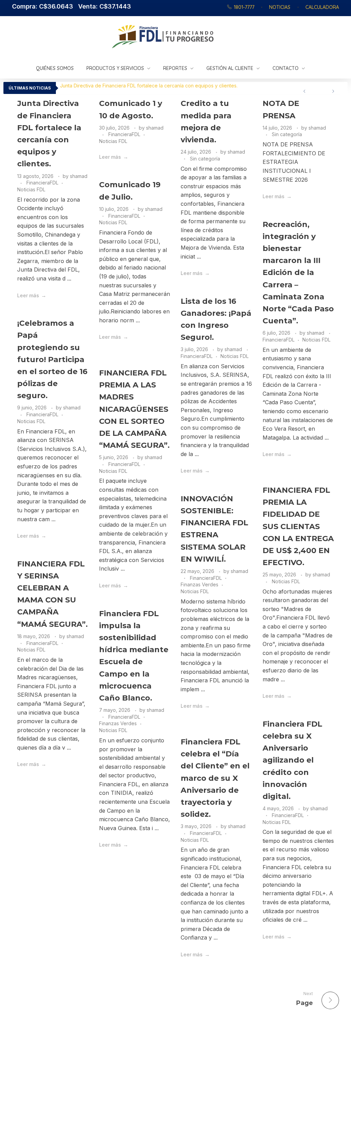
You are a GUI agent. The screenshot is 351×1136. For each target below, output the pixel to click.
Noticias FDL (31, 189)
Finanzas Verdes (199, 584)
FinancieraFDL (42, 183)
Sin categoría (205, 159)
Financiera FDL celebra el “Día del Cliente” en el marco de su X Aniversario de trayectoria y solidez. (215, 778)
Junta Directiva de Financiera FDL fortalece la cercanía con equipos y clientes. (149, 85)
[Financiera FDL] (196, 36)
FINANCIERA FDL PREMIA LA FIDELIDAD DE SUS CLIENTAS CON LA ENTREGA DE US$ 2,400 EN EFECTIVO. (298, 526)
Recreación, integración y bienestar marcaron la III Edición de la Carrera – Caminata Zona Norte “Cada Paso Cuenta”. (298, 273)
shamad (78, 176)
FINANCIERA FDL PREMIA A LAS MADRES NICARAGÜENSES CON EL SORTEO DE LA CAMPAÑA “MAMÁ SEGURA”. (134, 409)
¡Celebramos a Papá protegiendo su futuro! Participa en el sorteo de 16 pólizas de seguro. (52, 359)
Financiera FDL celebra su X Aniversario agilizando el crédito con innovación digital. (292, 760)
